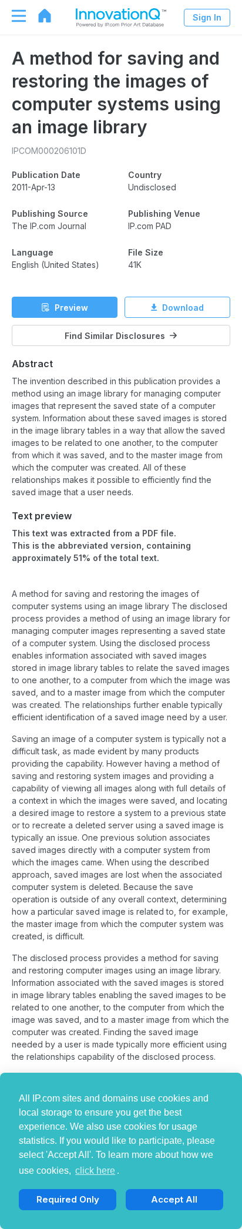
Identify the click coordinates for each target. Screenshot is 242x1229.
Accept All (174, 1199)
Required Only (67, 1199)
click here (95, 1171)
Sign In (207, 17)
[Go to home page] (39, 16)
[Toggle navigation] (13, 16)
